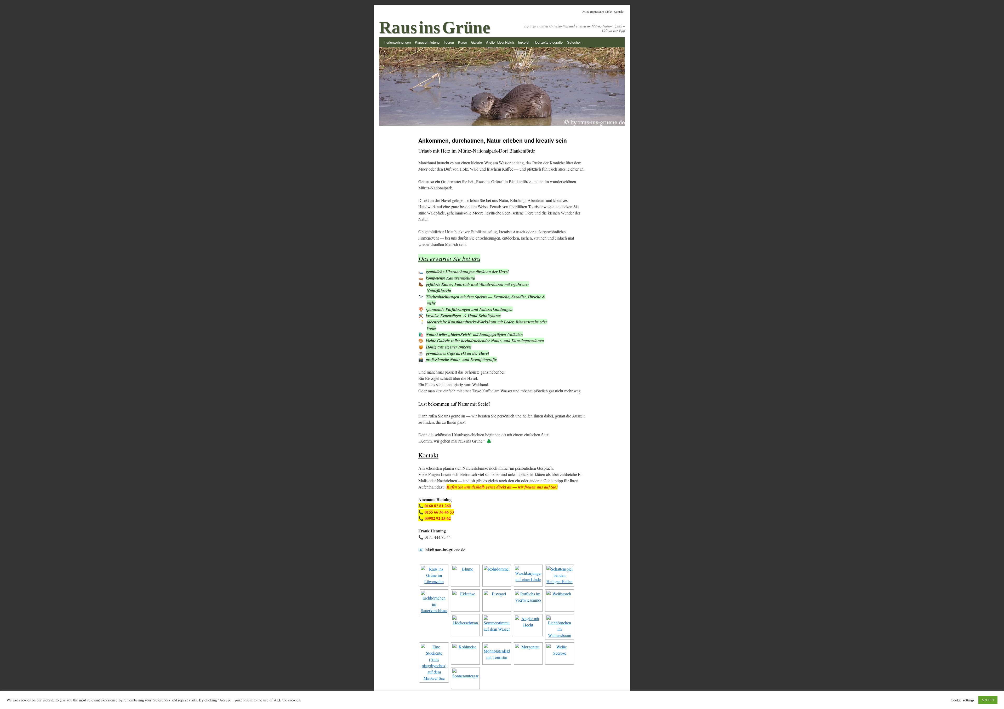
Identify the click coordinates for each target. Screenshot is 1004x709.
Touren (449, 42)
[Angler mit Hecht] (528, 625)
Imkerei (523, 42)
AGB (585, 11)
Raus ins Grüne (434, 27)
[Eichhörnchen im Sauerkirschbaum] (434, 602)
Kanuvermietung (427, 42)
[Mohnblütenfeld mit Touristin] (497, 653)
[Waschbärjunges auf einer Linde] (528, 575)
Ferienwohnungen (397, 42)
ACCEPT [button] (988, 700)
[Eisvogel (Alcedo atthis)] (497, 600)
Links (608, 11)
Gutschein (574, 42)
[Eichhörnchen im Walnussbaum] (559, 626)
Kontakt (619, 11)
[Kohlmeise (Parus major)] (465, 653)
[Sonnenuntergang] (465, 678)
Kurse (462, 42)
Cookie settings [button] (962, 700)
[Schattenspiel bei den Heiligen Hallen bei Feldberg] (559, 575)
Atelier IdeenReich (500, 42)
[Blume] (465, 575)
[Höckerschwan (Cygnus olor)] (465, 625)
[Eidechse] (465, 600)
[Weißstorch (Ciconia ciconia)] (559, 600)
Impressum (597, 11)
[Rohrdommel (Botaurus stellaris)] (497, 575)
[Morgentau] (528, 653)
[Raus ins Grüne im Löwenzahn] (434, 575)
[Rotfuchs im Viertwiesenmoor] (528, 600)
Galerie (476, 42)
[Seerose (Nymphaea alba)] (559, 653)
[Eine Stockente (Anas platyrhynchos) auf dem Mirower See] (434, 662)
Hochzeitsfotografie (548, 42)
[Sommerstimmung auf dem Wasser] (497, 625)
